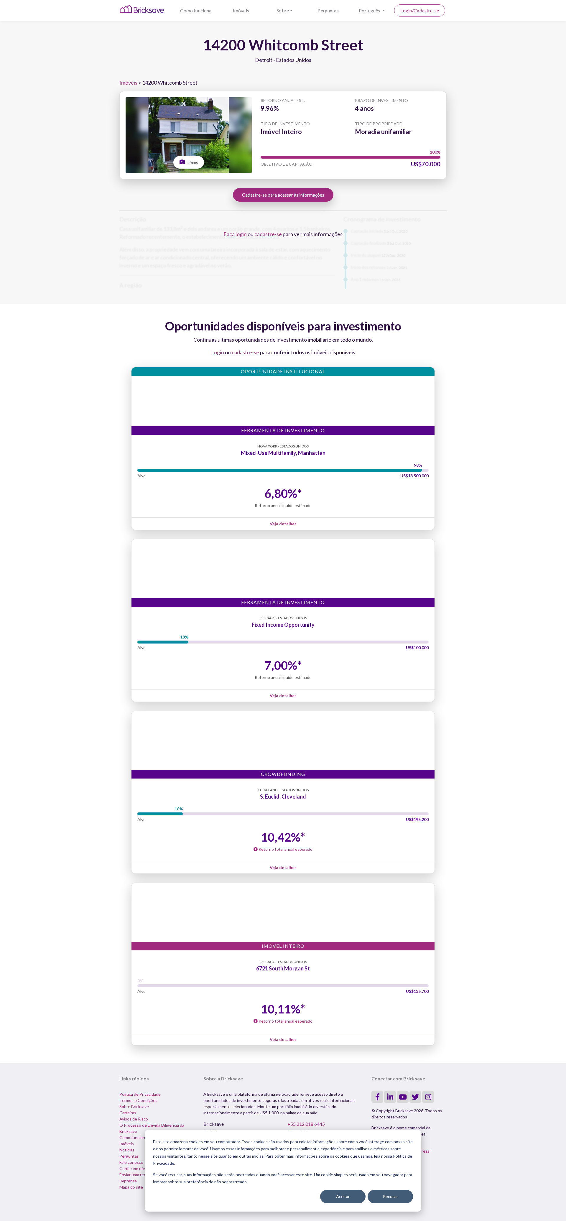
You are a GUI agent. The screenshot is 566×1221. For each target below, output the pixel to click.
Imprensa (128, 1180)
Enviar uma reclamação (140, 1174)
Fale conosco (131, 1162)
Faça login (235, 234)
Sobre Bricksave (134, 1106)
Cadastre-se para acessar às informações (283, 195)
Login (217, 352)
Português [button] (370, 10)
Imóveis (241, 10)
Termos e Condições (138, 1100)
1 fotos (192, 162)
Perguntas (327, 10)
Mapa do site (131, 1186)
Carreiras (127, 1112)
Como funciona (195, 10)
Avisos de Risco (133, 1118)
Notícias (126, 1149)
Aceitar (343, 1196)
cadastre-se (268, 234)
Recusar (390, 1196)
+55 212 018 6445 (306, 1124)
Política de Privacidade (140, 1094)
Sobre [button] (283, 10)
